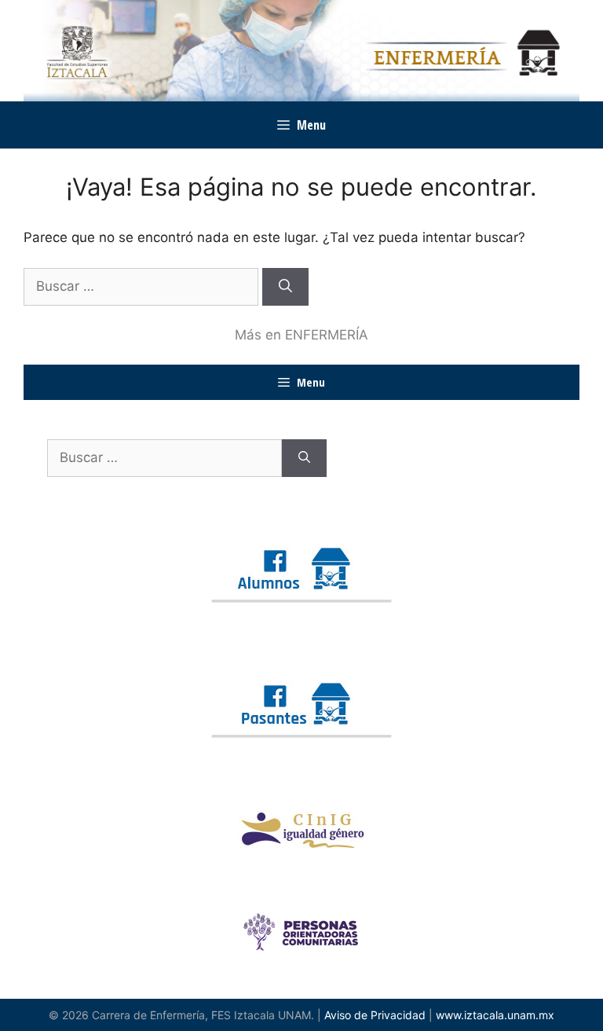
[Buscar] (285, 287)
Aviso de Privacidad (375, 1015)
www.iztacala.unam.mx (495, 1015)
